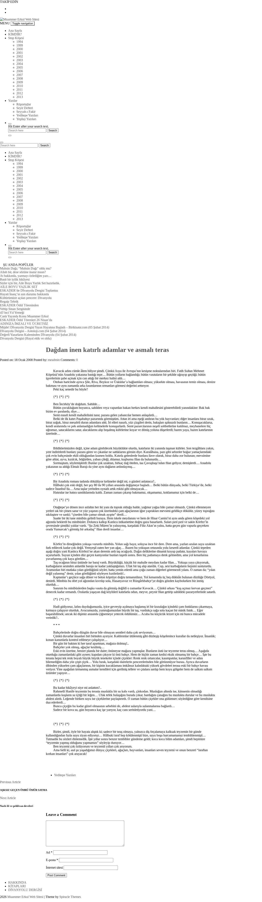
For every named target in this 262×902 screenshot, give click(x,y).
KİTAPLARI (17, 886)
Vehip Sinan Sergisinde (15, 309)
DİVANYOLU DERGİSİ (25, 890)
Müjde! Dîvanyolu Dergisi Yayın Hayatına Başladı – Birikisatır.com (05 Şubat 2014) (54, 327)
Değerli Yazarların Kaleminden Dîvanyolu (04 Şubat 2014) (38, 334)
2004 (19, 63)
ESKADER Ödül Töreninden (19, 305)
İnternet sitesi (54, 867)
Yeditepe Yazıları (27, 115)
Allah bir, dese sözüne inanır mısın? (23, 272)
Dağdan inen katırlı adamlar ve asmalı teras (107, 349)
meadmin (54, 360)
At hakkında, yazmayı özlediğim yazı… (25, 275)
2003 (19, 60)
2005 (19, 67)
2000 (19, 49)
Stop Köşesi (16, 38)
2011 (19, 89)
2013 (19, 97)
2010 (19, 86)
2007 (19, 75)
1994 (19, 41)
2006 (19, 71)
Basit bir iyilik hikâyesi (15, 279)
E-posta (52, 860)
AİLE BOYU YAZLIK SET (18, 287)
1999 (19, 45)
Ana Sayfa (15, 30)
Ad (49, 852)
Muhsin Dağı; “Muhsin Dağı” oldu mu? (25, 268)
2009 (19, 82)
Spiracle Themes (70, 897)
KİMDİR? (15, 34)
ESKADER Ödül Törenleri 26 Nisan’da (26, 320)
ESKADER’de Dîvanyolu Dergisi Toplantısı (29, 290)
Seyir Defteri (24, 108)
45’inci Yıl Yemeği (12, 312)
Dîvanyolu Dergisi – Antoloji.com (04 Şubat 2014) (33, 331)
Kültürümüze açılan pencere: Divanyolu (26, 298)
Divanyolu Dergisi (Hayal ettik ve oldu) (25, 338)
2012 (19, 93)
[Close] (9, 135)
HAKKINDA (17, 882)
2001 (19, 52)
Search (44, 145)
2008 (19, 78)
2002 (19, 56)
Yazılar (12, 100)
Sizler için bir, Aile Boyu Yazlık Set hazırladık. (30, 283)
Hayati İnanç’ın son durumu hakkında (24, 294)
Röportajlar (23, 104)
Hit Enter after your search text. (28, 126)
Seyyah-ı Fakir (25, 111)
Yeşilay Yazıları (26, 119)
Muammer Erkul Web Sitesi (25, 897)
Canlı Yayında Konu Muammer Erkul (24, 316)
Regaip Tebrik (9, 301)
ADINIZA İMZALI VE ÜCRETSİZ (24, 323)
